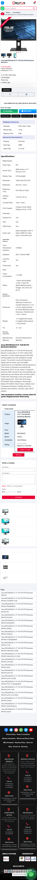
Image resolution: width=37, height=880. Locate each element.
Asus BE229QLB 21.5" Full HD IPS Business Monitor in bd (17, 643)
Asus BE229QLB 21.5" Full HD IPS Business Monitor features (17, 632)
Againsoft (22, 878)
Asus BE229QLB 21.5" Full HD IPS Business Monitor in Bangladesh (17, 638)
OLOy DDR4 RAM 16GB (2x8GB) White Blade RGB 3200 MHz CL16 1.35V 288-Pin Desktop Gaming (22, 577)
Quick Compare (27, 116)
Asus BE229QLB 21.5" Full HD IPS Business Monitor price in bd (17, 688)
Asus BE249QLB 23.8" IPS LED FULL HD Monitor (22, 520)
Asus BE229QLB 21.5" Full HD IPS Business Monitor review (17, 699)
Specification (5, 116)
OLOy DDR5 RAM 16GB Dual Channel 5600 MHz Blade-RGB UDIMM (21, 567)
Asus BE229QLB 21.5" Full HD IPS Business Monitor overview (17, 660)
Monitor (8, 12)
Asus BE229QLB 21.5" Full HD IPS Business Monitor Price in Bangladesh (17, 682)
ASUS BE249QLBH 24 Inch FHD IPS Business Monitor (22, 530)
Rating (4, 489)
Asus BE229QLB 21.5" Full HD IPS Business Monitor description (17, 621)
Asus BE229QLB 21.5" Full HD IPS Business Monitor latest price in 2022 (17, 655)
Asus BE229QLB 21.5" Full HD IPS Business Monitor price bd (17, 671)
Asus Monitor (16, 12)
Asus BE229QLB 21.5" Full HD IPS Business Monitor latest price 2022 (17, 649)
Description (16, 116)
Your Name (5, 467)
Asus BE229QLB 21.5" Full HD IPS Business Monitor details (17, 627)
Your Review (5, 473)
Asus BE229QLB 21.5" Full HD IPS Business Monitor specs (17, 710)
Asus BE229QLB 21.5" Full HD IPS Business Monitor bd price (17, 616)
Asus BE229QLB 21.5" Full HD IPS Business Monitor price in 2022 (17, 677)
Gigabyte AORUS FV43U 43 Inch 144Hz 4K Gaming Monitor (22, 556)
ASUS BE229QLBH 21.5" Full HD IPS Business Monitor (22, 511)
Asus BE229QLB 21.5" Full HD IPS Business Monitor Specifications (17, 704)
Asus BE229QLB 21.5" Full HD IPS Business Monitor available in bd (17, 599)
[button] (2, 35)
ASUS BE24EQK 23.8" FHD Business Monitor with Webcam (22, 540)
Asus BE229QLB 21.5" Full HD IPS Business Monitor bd (17, 610)
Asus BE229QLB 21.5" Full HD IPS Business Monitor (17, 594)
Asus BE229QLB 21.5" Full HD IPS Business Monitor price (17, 666)
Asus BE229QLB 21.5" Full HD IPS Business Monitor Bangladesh (17, 605)
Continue (18, 497)
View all (18, 455)
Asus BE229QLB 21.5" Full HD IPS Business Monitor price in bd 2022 (17, 693)
